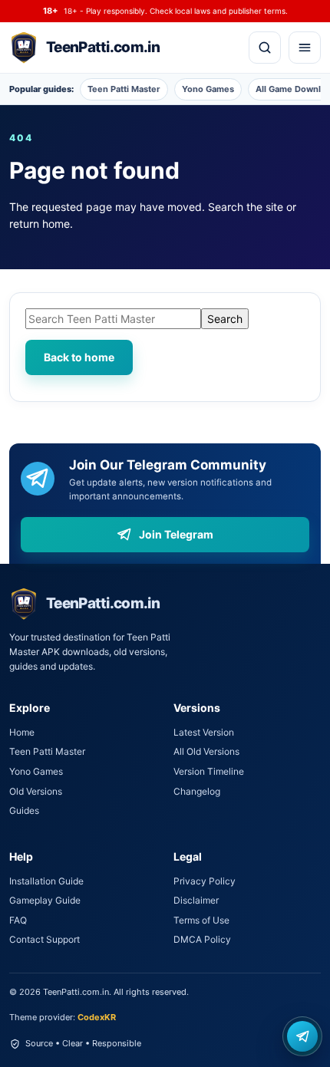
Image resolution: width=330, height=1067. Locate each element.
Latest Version (203, 732)
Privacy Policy (204, 881)
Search (225, 318)
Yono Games (208, 89)
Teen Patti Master (123, 89)
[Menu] (305, 47)
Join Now (302, 1036)
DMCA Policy (202, 939)
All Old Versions (206, 751)
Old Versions (35, 791)
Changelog (196, 791)
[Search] (265, 47)
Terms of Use (201, 920)
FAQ (18, 920)
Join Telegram (176, 534)
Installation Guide (46, 881)
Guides (24, 810)
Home (22, 732)
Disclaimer (196, 900)
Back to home (79, 357)
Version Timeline (208, 771)
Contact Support (44, 939)
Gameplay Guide (45, 900)
